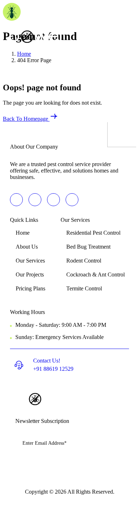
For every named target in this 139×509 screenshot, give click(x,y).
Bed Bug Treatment (88, 247)
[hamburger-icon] (125, 39)
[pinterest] (16, 199)
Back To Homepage (26, 119)
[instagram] (72, 199)
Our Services (30, 261)
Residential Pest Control (93, 233)
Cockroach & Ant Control (95, 274)
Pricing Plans (30, 288)
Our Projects (30, 274)
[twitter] (35, 199)
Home (23, 233)
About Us (27, 247)
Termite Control (84, 288)
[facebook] (53, 199)
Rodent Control (83, 261)
